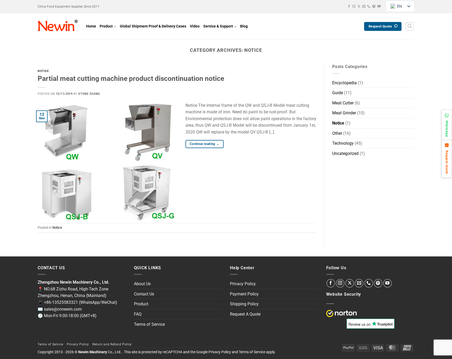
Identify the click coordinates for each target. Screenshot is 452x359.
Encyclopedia (344, 82)
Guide (337, 92)
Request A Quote (245, 314)
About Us (142, 283)
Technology (343, 143)
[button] (409, 26)
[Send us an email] (363, 6)
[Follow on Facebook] (349, 6)
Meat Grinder (344, 112)
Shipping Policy (244, 303)
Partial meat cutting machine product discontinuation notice (131, 78)
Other (337, 133)
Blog (244, 26)
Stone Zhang (89, 94)
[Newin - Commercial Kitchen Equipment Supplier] (58, 26)
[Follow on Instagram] (353, 6)
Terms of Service (149, 324)
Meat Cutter (343, 102)
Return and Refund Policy (112, 344)
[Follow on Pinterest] (373, 6)
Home (91, 26)
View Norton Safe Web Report (342, 313)
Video (195, 26)
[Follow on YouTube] (379, 6)
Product (106, 26)
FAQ (138, 314)
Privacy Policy (243, 283)
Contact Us (144, 293)
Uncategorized (345, 153)
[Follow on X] (358, 6)
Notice (43, 71)
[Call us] (368, 6)
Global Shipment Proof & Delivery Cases (153, 26)
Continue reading (204, 144)
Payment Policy (244, 293)
